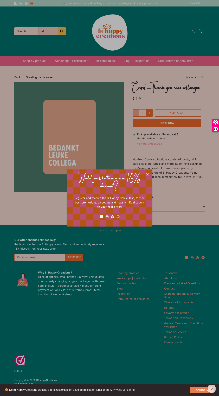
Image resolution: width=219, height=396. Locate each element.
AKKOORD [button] (202, 389)
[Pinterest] (112, 216)
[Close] (147, 174)
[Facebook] (101, 216)
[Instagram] (107, 216)
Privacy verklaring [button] (124, 389)
